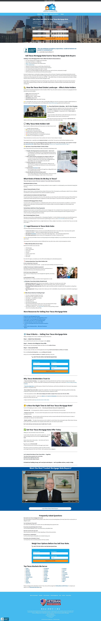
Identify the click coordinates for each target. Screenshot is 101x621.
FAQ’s (60, 595)
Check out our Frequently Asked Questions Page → (60, 144)
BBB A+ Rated (28, 63)
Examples (40, 595)
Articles (63, 595)
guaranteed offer (29, 144)
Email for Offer (60, 33)
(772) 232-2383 (61, 218)
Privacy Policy (68, 595)
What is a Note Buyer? (34, 595)
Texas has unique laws (29, 386)
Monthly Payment (41, 33)
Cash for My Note (46, 595)
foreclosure (35, 168)
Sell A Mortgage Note (54, 595)
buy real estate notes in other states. (42, 400)
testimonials (41, 306)
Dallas (27, 580)
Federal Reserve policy (53, 103)
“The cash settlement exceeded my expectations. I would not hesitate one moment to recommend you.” (56, 49)
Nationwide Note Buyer (35, 587)
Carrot (58, 619)
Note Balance (60, 29)
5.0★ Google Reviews (30, 64)
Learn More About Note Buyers (50, 508)
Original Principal (41, 29)
